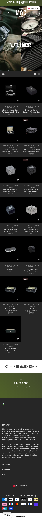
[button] (33, 8)
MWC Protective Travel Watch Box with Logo (10, 230)
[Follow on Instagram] (21, 491)
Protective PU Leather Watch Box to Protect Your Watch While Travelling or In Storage (31, 270)
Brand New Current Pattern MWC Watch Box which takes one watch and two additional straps (10, 151)
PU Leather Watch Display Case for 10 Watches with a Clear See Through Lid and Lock (10, 310)
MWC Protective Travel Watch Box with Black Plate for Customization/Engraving (10, 191)
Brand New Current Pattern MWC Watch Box (31, 111)
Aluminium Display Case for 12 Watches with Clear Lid (10, 111)
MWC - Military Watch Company (10, 107)
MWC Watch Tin (10, 269)
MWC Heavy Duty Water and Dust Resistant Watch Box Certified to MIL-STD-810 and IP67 (31, 151)
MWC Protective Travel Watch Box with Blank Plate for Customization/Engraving (31, 191)
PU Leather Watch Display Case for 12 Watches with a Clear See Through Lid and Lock (31, 310)
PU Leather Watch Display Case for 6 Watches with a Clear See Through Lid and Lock (10, 350)
